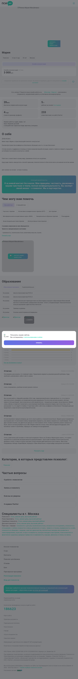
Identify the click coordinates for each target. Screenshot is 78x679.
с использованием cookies (32, 337)
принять (39, 343)
